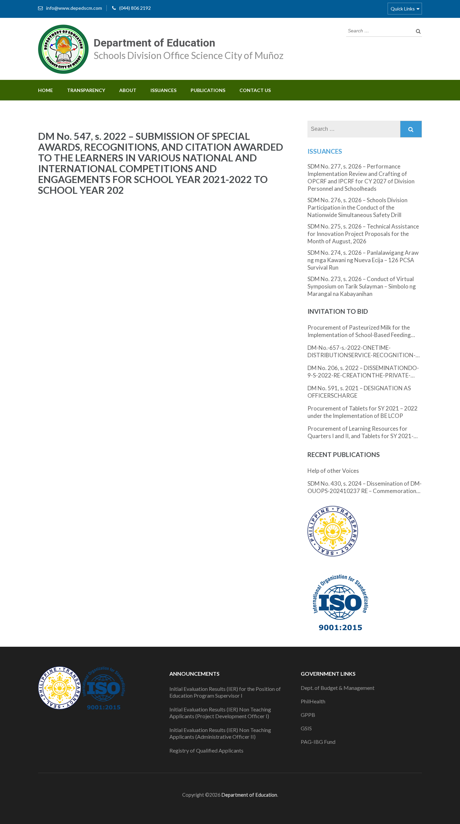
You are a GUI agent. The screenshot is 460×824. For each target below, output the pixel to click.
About (127, 90)
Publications (208, 90)
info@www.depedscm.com (74, 8)
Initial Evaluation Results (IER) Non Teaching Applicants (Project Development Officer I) (220, 712)
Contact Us (255, 90)
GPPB (308, 714)
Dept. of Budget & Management (337, 687)
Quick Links (403, 8)
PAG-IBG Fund (318, 741)
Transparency (86, 90)
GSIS (306, 728)
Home (45, 90)
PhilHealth (313, 701)
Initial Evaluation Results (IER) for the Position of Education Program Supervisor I (225, 692)
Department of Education (154, 42)
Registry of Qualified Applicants (206, 750)
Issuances (163, 90)
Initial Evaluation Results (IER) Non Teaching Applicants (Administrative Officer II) (220, 733)
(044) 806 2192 (135, 8)
